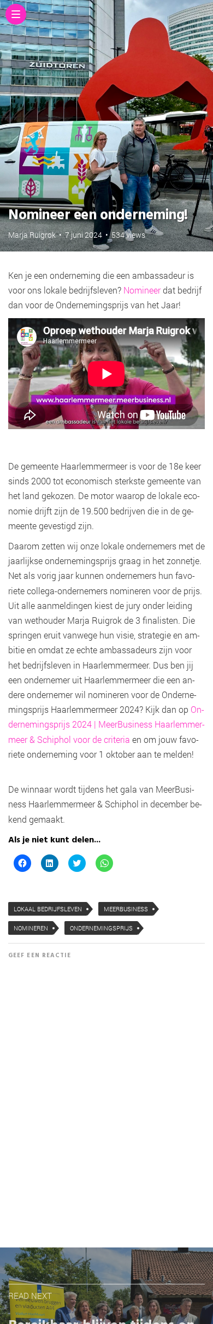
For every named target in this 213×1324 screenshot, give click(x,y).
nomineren (31, 928)
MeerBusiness (126, 909)
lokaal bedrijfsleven (48, 909)
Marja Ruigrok (32, 235)
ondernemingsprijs (101, 928)
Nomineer (142, 290)
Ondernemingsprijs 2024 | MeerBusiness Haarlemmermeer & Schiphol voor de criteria (106, 724)
